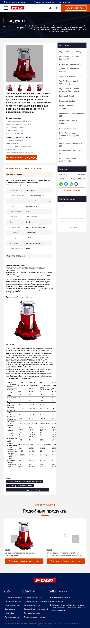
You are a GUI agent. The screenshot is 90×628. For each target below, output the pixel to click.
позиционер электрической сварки (20, 486)
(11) (70, 64)
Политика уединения (12, 617)
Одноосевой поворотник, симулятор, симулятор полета (20, 554)
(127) (71, 135)
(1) (71, 128)
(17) (68, 122)
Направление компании (13, 597)
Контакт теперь (72, 190)
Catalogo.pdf (18, 133)
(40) (70, 144)
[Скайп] (66, 184)
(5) (66, 96)
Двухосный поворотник (32, 605)
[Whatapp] (71, 184)
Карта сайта (9, 613)
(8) (70, 58)
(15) (69, 70)
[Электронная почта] (76, 184)
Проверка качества (12, 605)
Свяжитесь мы (10, 609)
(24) (71, 114)
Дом (5, 26)
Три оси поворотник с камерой (35, 617)
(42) (69, 90)
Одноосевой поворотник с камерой (36, 601)
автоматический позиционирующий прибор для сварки (27, 490)
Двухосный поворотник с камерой (36, 609)
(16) (71, 52)
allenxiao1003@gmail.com (45, 2)
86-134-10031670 (64, 2)
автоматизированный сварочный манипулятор (24, 481)
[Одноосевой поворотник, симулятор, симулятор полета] (24, 535)
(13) (70, 76)
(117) (66, 107)
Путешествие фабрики (13, 601)
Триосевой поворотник (32, 613)
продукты (11, 26)
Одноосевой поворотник (21, 27)
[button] (40, 86)
